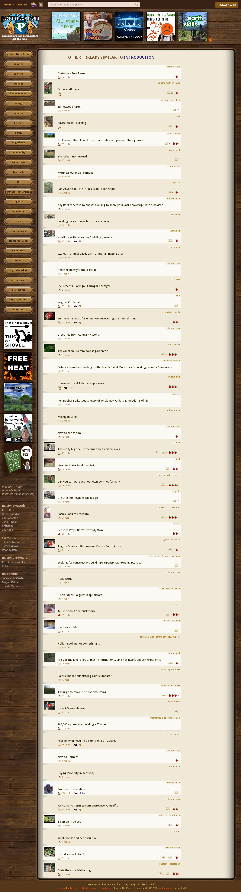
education (18, 211)
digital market (18, 270)
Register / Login (227, 4)
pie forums (18, 290)
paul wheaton (165, 888)
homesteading (18, 93)
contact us (59, 888)
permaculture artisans (18, 192)
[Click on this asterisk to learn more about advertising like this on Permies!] (210, 39)
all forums (18, 309)
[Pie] (34, 4)
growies (18, 64)
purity (18, 133)
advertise (72, 888)
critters (18, 74)
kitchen (18, 123)
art (19, 182)
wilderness (18, 162)
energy (18, 103)
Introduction (139, 57)
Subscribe (21, 4)
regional (19, 201)
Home (7, 4)
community (18, 152)
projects (19, 260)
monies (18, 113)
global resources (18, 241)
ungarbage (18, 142)
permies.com (18, 280)
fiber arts (18, 172)
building (18, 83)
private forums (18, 299)
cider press (18, 250)
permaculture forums (18, 54)
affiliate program (89, 888)
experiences (18, 231)
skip (18, 221)
